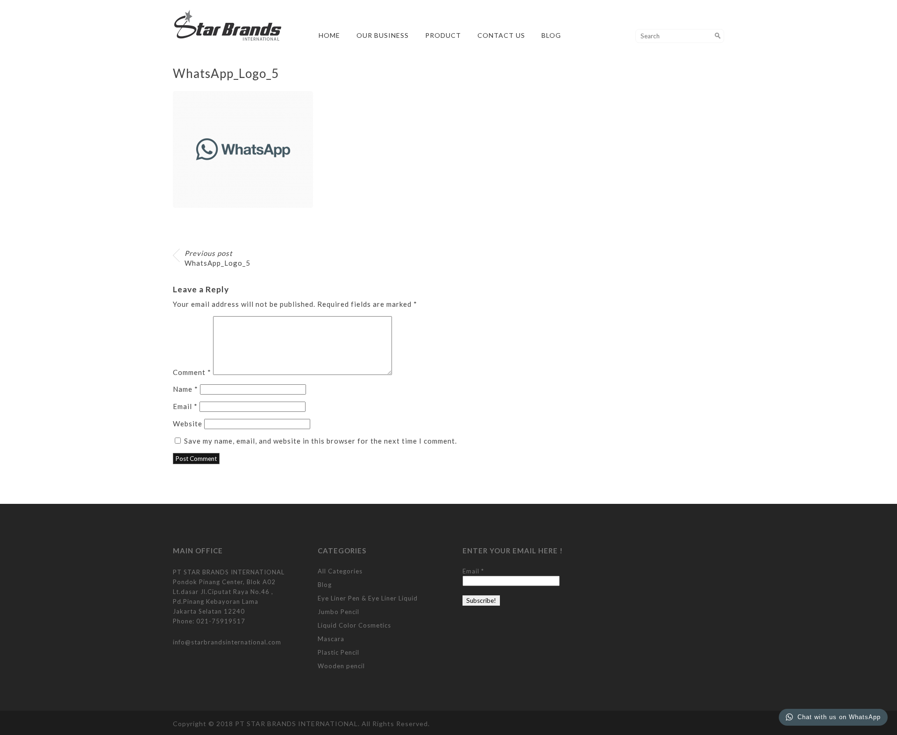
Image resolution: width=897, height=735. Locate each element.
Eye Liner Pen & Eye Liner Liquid (368, 598)
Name (185, 389)
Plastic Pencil (338, 652)
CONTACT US (501, 35)
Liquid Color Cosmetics (354, 625)
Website (187, 423)
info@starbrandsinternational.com (227, 642)
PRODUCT (443, 35)
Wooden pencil (341, 666)
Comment (192, 372)
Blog (325, 584)
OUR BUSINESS (382, 35)
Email (185, 406)
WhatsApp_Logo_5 (217, 258)
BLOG (551, 35)
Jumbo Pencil (338, 611)
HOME (329, 35)
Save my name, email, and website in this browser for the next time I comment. (320, 441)
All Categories (340, 571)
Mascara (331, 639)
